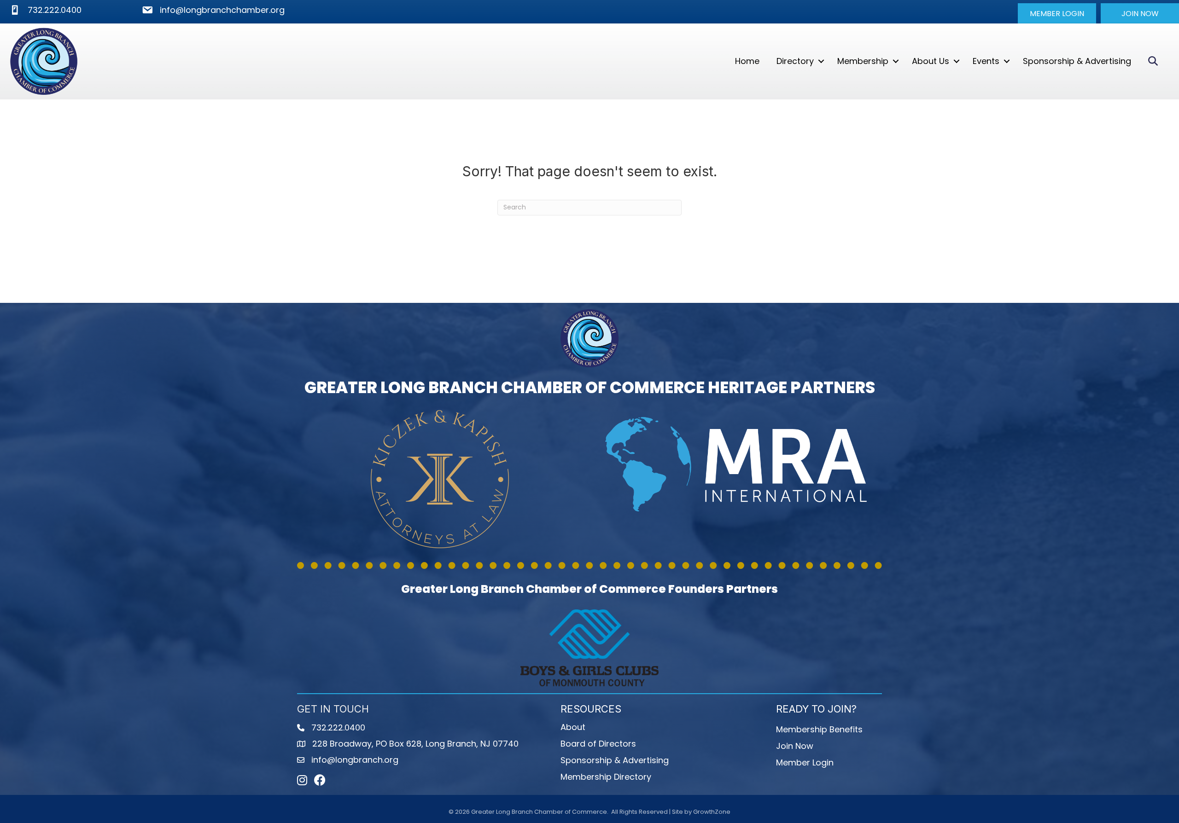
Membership (862, 61)
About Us (930, 61)
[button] (1057, 13)
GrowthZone (711, 811)
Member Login (805, 762)
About (572, 727)
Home (747, 61)
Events (986, 61)
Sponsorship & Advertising (1077, 61)
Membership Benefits (819, 729)
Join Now (794, 746)
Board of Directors (598, 743)
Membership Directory (605, 776)
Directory (795, 61)
